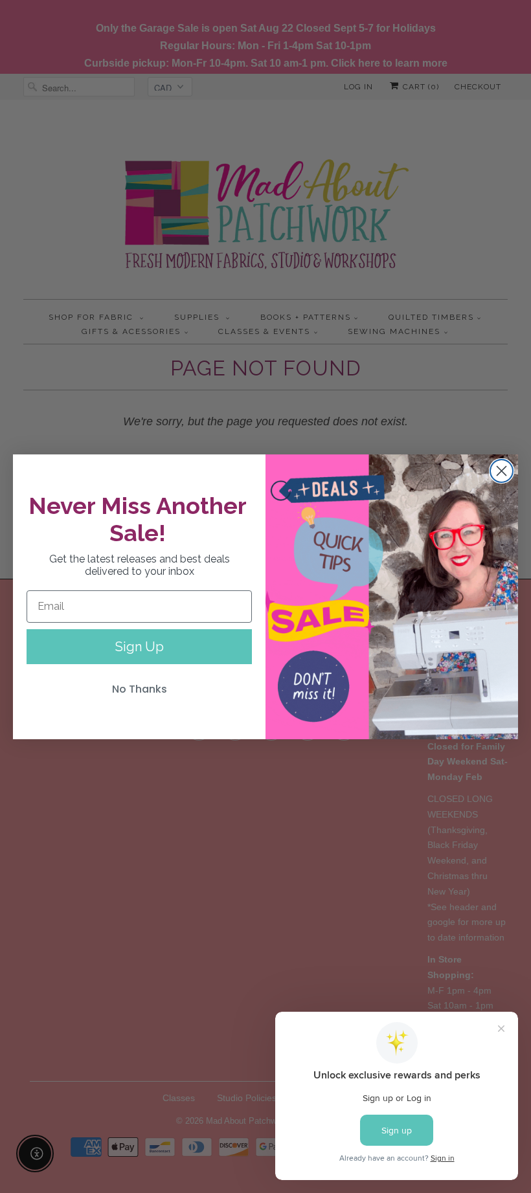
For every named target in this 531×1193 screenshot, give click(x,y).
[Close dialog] (501, 471)
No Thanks (139, 689)
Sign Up (139, 646)
